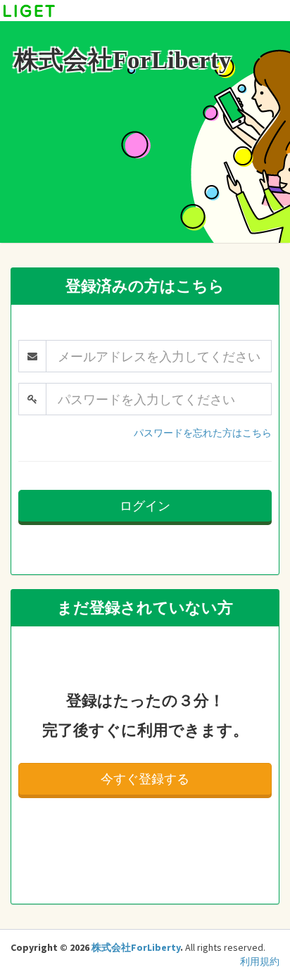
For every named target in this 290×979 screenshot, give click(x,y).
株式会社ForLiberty (136, 947)
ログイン (145, 506)
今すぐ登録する (145, 779)
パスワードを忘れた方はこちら (203, 433)
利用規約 (259, 961)
